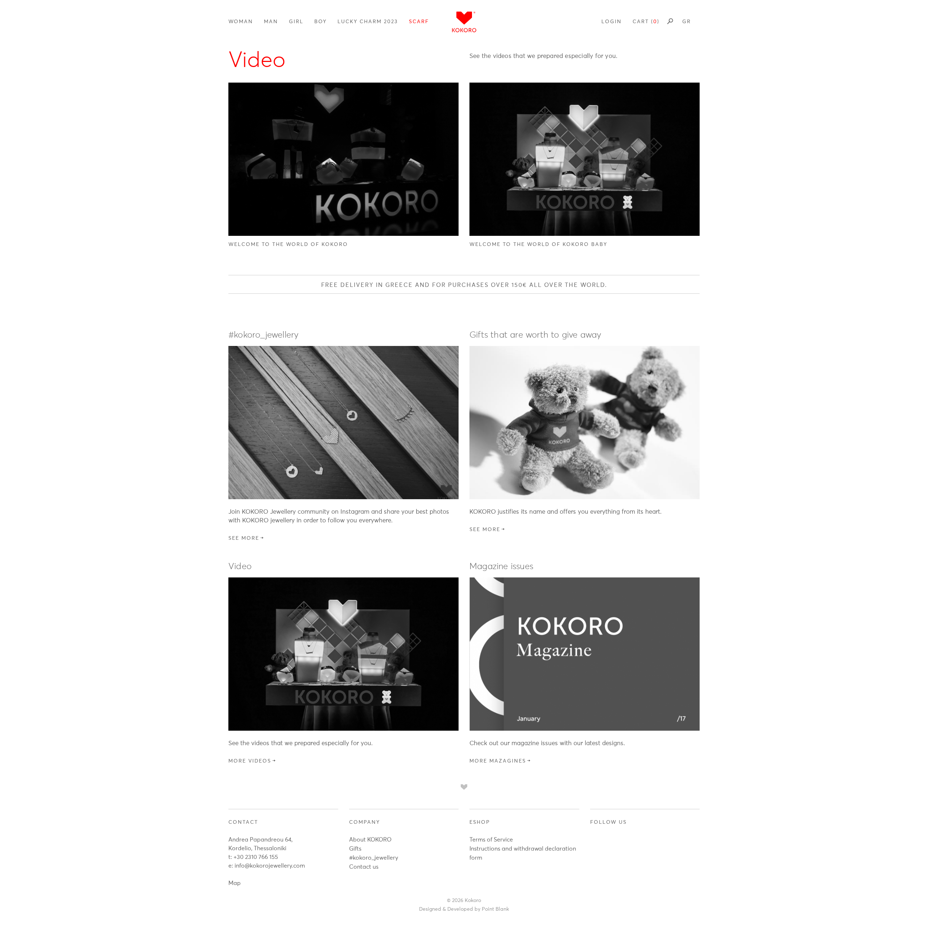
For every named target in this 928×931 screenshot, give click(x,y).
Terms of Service (491, 840)
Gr (686, 21)
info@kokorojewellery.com (270, 866)
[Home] (464, 22)
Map (234, 883)
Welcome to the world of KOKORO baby (538, 244)
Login (611, 21)
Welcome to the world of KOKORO (288, 244)
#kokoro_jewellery (373, 858)
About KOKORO (370, 840)
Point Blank (495, 909)
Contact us (363, 867)
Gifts (355, 849)
